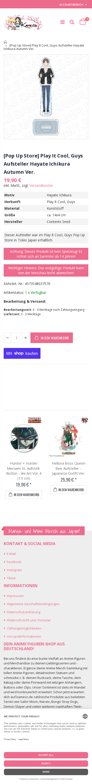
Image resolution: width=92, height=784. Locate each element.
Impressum (15, 596)
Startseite (5, 42)
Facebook (14, 562)
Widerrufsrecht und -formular (29, 620)
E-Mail (11, 553)
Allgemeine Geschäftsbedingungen (33, 604)
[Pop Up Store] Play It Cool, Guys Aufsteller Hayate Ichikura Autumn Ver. (43, 163)
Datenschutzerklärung (23, 612)
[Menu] (62, 22)
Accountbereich (71, 4)
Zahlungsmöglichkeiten (24, 628)
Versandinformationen (24, 636)
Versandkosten (41, 185)
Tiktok (11, 578)
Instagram (14, 570)
